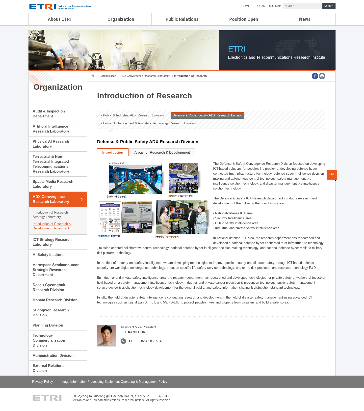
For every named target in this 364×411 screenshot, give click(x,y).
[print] (322, 76)
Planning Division (48, 325)
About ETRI (59, 19)
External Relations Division (48, 368)
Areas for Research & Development (162, 152)
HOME (246, 5)
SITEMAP (275, 5)
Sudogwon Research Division (51, 312)
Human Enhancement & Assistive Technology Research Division (149, 123)
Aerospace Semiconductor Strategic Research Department (56, 270)
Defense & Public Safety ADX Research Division (207, 115)
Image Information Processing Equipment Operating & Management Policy (113, 382)
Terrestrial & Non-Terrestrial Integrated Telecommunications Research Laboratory (51, 163)
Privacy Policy (42, 382)
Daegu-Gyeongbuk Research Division (49, 287)
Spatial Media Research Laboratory (53, 184)
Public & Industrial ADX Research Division (133, 115)
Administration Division (53, 355)
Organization (120, 19)
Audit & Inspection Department (49, 113)
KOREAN (259, 5)
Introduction (112, 152)
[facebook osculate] (315, 76)
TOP (332, 174)
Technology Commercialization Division (49, 340)
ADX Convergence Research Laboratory (51, 199)
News (305, 19)
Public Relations (182, 19)
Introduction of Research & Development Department (52, 226)
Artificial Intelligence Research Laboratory (51, 128)
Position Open (243, 19)
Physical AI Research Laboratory (51, 143)
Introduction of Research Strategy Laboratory (50, 215)
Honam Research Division (55, 300)
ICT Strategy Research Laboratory (52, 242)
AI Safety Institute (48, 254)
